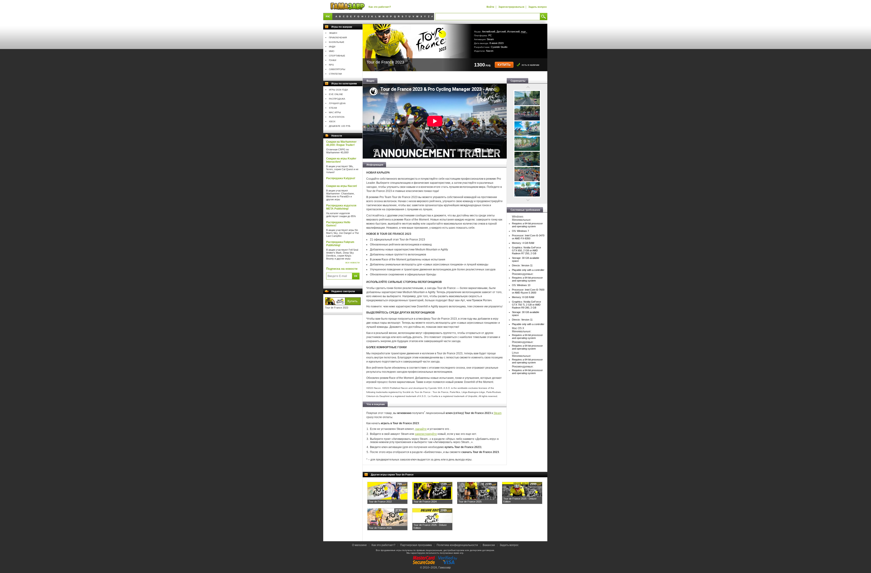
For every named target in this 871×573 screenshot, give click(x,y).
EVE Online (336, 94)
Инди (332, 46)
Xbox (332, 121)
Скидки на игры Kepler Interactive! (341, 160)
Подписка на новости (341, 268)
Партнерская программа (416, 545)
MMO (331, 51)
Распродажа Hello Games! (338, 224)
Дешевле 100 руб (339, 126)
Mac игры (335, 112)
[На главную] (347, 6)
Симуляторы (337, 69)
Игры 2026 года (338, 89)
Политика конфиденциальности (457, 545)
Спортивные (337, 55)
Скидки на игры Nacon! (341, 186)
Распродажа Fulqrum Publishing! (340, 243)
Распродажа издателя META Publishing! (341, 207)
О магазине (359, 545)
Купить (504, 64)
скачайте (421, 429)
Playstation (336, 117)
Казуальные (336, 42)
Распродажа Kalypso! (340, 178)
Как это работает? (380, 6)
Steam (333, 108)
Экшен (333, 33)
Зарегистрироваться (511, 6)
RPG (331, 65)
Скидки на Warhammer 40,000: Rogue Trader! (341, 143)
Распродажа (337, 99)
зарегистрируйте (426, 434)
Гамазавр (444, 567)
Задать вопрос (537, 6)
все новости (352, 262)
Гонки (332, 60)
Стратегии (335, 74)
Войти (490, 6)
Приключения (338, 37)
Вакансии (489, 545)
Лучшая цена (337, 103)
